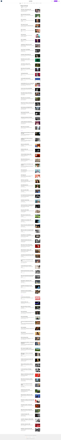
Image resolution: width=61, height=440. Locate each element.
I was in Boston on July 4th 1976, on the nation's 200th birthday (27, 276)
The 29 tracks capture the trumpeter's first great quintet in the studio (27, 231)
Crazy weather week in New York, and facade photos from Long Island (27, 216)
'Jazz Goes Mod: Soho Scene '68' (25, 78)
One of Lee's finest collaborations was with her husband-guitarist (27, 365)
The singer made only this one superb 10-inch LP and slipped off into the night (27, 60)
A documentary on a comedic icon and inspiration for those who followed (27, 307)
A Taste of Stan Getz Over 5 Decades (26, 265)
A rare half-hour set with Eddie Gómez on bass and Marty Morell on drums (27, 221)
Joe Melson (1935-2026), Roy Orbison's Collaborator (27, 139)
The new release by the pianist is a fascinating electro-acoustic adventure (27, 94)
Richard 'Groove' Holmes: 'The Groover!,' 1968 (27, 102)
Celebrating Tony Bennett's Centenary (26, 117)
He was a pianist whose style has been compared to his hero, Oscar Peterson (27, 191)
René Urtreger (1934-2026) (25, 112)
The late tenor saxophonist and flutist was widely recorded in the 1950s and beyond (27, 211)
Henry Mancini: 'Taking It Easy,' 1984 (26, 280)
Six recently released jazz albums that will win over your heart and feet (27, 150)
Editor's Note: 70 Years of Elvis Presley (26, 244)
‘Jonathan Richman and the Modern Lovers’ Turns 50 (27, 164)
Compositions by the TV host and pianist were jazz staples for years (27, 74)
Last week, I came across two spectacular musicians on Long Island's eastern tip (27, 226)
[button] (20, 3)
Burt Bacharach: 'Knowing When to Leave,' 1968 (27, 260)
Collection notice (34, 435)
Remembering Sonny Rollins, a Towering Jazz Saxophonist (27, 343)
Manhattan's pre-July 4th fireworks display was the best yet (27, 410)
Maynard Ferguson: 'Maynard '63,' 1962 (26, 394)
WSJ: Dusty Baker (23, 327)
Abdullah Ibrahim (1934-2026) (25, 389)
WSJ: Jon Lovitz (23, 29)
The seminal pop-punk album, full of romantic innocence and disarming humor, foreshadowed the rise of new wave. (27, 166)
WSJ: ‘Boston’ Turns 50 (24, 24)
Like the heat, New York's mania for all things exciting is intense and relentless (27, 380)
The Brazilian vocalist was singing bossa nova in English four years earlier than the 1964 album (27, 236)
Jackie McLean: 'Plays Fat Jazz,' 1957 (26, 44)
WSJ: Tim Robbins (23, 39)
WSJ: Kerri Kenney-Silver (24, 337)
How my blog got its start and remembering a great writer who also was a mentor (27, 123)
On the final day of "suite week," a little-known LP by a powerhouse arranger (27, 415)
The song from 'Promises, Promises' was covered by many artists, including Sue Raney (27, 262)
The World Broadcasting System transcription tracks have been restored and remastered (27, 375)
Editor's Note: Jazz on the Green (25, 97)
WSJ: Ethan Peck (23, 34)
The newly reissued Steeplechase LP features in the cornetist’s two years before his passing (27, 10)
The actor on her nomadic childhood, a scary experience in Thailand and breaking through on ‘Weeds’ (27, 181)
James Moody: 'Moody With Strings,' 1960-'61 (27, 254)
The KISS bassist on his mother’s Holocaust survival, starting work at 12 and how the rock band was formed (27, 312)
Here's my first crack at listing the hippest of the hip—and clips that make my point (27, 291)
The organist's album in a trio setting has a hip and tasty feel (27, 103)
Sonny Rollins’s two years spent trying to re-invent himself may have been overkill (27, 108)
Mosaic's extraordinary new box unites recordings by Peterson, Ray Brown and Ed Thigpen (26, 206)
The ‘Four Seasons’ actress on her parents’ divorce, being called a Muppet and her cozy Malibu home (27, 338)
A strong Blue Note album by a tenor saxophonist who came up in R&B (27, 405)
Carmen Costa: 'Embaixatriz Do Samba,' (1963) (26, 384)
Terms (31, 435)
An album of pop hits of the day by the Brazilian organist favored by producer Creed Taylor (27, 251)
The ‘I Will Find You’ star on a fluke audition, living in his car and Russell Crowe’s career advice (27, 317)
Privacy (30, 435)
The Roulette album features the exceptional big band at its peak (27, 396)
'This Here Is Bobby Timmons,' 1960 (26, 154)
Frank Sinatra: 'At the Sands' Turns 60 (26, 285)
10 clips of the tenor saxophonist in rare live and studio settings (27, 267)
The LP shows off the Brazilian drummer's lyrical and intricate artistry (27, 355)
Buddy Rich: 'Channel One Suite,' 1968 (26, 428)
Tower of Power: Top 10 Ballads (25, 49)
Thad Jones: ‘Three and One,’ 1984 (26, 9)
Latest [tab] (22, 7)
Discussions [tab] (26, 7)
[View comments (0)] (25, 22)
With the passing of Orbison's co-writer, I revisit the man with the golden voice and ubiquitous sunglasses (27, 140)
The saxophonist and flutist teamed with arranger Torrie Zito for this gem (27, 256)
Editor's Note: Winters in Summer (26, 306)
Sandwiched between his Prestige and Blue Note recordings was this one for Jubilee (27, 45)
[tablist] (24, 7)
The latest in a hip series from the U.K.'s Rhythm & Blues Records (27, 79)
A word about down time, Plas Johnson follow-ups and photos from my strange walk (27, 160)
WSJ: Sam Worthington (24, 316)
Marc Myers (23, 65)
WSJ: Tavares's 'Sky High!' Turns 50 (26, 348)
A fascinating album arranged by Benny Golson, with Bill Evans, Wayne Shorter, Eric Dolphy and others (27, 84)
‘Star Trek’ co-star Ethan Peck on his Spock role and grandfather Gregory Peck (26, 35)
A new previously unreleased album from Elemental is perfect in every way (27, 401)
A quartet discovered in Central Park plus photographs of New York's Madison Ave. (27, 99)
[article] (30, 11)
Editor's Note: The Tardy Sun (25, 126)
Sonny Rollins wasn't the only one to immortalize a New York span (27, 271)
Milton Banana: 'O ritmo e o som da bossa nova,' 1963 (27, 353)
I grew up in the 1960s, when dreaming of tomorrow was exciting (27, 15)
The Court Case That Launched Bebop (26, 88)
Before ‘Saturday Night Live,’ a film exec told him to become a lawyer (27, 30)
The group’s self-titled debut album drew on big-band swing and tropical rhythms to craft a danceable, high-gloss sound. (27, 323)
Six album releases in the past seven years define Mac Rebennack (27, 370)
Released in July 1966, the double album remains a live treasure (27, 286)
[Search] (51, 1)
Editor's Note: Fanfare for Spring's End (26, 409)
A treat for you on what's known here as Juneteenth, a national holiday (27, 386)
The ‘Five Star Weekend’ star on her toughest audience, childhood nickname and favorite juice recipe (27, 176)
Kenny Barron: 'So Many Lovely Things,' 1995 (27, 399)
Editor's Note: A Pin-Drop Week (25, 68)
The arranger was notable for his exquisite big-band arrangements (26, 145)
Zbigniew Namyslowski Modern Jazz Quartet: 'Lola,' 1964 (27, 133)
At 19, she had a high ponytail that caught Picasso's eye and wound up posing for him (27, 171)
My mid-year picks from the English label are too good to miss (27, 298)
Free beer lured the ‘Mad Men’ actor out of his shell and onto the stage (27, 20)
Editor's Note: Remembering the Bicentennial (27, 275)
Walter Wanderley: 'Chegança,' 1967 (26, 249)
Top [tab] (23, 7)
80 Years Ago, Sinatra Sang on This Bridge (27, 270)
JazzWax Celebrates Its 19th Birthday (26, 121)
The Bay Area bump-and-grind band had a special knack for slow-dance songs (27, 50)
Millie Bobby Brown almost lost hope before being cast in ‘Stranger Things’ (27, 186)
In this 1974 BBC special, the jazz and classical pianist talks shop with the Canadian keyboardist (27, 196)
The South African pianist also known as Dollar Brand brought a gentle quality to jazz (26, 391)
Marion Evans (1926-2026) (25, 144)
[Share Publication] (53, 1)
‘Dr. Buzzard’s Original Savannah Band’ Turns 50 (27, 322)
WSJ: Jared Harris (23, 19)
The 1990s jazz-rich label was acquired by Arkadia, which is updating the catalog (27, 241)
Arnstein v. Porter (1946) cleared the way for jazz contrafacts (27, 89)
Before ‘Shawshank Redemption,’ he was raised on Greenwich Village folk (27, 40)
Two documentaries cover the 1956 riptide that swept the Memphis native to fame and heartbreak (27, 246)
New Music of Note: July (24, 149)
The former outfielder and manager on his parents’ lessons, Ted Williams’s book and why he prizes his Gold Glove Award (27, 328)
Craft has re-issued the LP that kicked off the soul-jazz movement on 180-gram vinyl (27, 155)
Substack (27, 438)
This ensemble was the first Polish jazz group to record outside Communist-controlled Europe (27, 134)
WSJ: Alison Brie (23, 332)
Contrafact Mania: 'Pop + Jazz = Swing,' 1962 (27, 83)
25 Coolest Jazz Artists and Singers (26, 290)
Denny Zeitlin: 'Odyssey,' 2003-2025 (26, 92)
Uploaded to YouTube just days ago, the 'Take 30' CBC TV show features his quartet (27, 360)
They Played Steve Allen (24, 73)
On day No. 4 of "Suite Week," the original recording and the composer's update (27, 420)
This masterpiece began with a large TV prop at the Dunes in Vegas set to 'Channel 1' (27, 429)
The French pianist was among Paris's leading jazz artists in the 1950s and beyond (27, 113)
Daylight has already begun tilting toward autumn (26, 127)
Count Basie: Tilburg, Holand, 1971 (26, 54)
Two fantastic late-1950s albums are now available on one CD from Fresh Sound (27, 201)
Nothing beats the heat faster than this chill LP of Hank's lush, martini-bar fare (27, 281)
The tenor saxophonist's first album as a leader (26, 64)
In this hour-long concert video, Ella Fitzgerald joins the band (27, 55)
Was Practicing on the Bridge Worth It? (26, 107)
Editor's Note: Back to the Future (25, 14)
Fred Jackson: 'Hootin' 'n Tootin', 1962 (26, 404)
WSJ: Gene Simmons (24, 311)
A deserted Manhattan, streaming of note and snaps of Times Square (27, 69)
